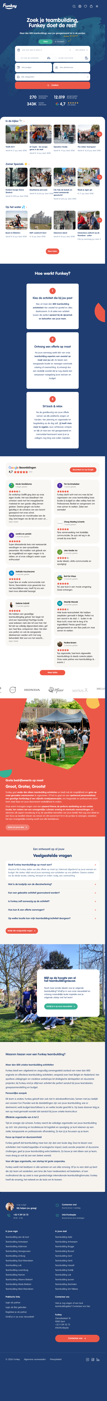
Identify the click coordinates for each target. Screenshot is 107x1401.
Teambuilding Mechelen (66, 1284)
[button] (53, 870)
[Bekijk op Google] (11, 485)
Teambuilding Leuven (64, 1280)
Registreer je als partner (16, 1312)
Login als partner (13, 1303)
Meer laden (52, 251)
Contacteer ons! (69, 1205)
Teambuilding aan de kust (17, 1237)
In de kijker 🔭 (14, 121)
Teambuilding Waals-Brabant (18, 1284)
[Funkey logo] (9, 6)
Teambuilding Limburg (15, 1256)
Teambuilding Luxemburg (17, 1270)
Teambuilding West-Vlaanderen (19, 1289)
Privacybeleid (55, 1360)
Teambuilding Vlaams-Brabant (19, 1280)
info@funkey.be (69, 1215)
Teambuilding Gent (63, 1256)
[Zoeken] (74, 6)
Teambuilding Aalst (63, 1237)
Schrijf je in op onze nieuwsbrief (59, 1006)
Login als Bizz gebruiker (16, 1307)
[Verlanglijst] (85, 6)
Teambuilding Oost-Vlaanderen (19, 1261)
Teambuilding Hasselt (64, 1266)
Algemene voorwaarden (35, 1360)
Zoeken (54, 85)
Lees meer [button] (13, 522)
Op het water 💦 (15, 207)
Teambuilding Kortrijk (64, 1270)
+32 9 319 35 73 (20, 1215)
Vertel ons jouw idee (16, 827)
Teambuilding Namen (15, 1275)
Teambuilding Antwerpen (17, 1242)
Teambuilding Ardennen (16, 1247)
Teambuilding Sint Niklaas (66, 1289)
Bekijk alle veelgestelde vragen (20, 931)
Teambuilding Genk (63, 1261)
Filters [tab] (45, 42)
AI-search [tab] (60, 42)
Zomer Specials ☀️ (17, 164)
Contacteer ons (75, 1338)
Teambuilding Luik (13, 1266)
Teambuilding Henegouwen (18, 1251)
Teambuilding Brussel (64, 1251)
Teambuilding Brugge (64, 1247)
